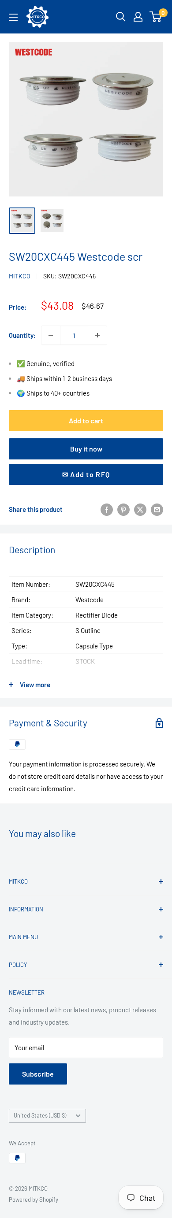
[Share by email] (157, 509)
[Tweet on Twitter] (140, 509)
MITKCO (19, 276)
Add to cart (86, 420)
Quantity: (22, 335)
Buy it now (86, 448)
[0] (155, 16)
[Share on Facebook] (107, 509)
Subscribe (38, 1074)
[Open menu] (13, 17)
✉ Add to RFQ (86, 474)
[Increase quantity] (97, 335)
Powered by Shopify (33, 1199)
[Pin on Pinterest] (123, 509)
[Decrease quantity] (50, 335)
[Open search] (121, 17)
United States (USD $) (40, 1115)
